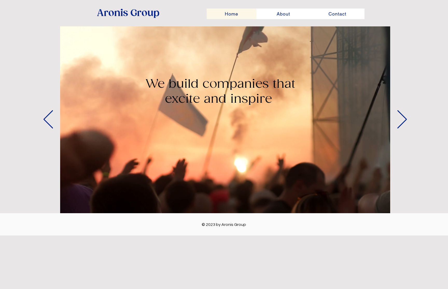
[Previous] (48, 119)
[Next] (402, 119)
